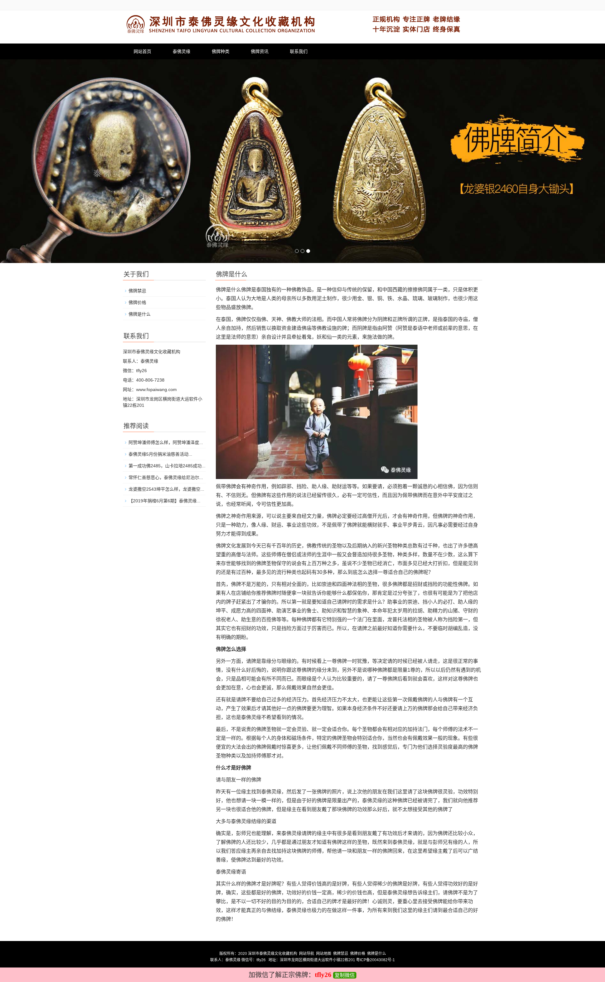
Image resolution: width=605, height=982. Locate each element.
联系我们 (299, 51)
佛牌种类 (220, 51)
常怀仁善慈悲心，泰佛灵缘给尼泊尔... (166, 477)
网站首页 (142, 51)
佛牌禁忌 (137, 290)
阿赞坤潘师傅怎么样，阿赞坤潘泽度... (166, 442)
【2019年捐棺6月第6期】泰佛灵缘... (164, 500)
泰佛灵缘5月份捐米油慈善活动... (160, 454)
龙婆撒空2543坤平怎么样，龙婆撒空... (166, 489)
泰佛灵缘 (181, 51)
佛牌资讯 (259, 51)
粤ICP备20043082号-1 (375, 960)
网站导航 (306, 953)
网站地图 (323, 953)
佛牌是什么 (140, 314)
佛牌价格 (137, 302)
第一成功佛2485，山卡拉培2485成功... (167, 465)
